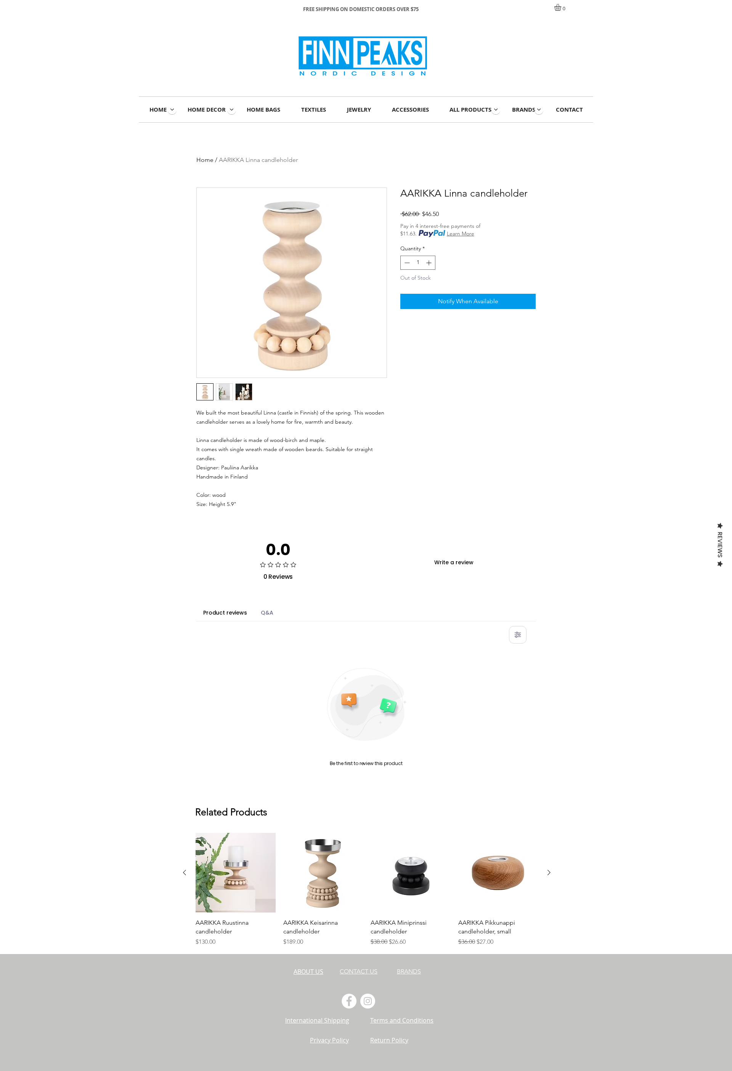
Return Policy (389, 1040)
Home (205, 159)
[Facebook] (349, 1001)
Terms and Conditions (401, 1020)
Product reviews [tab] (225, 612)
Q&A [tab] (267, 612)
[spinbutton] (418, 262)
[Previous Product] (184, 872)
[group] (367, 890)
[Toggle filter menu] (518, 635)
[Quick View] (236, 873)
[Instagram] (367, 1001)
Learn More (460, 233)
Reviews (720, 544)
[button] (561, 7)
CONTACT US (358, 971)
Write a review (454, 562)
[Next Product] (549, 872)
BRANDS (409, 971)
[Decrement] (406, 262)
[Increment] (429, 262)
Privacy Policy (329, 1040)
